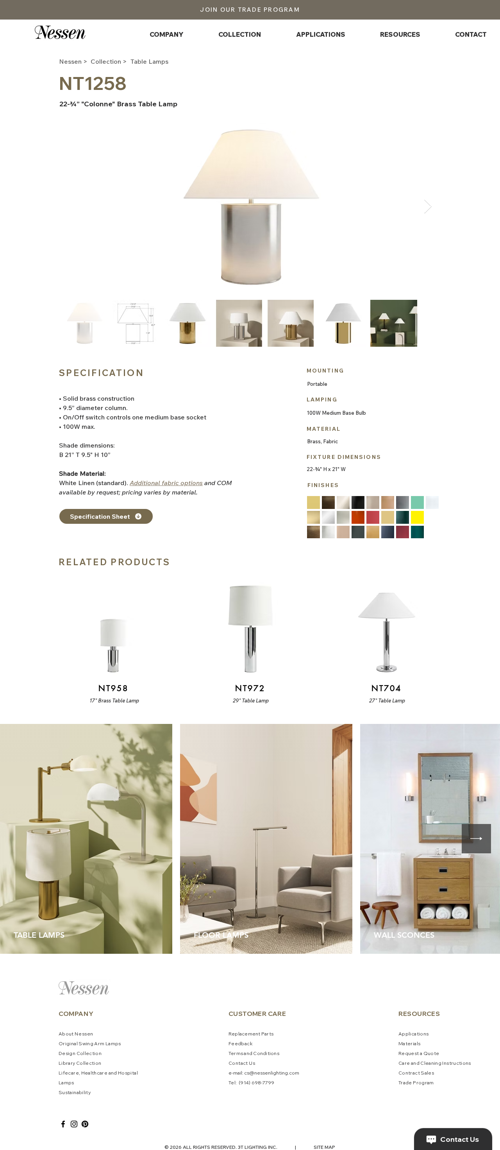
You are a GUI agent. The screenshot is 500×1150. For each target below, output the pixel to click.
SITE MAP (324, 1147)
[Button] (113, 639)
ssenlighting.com (279, 1073)
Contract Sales (416, 1073)
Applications (413, 1034)
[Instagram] (74, 1124)
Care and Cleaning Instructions (434, 1063)
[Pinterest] (84, 1124)
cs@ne (252, 1073)
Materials (409, 1043)
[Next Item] (427, 206)
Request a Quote (418, 1053)
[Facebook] (63, 1124)
